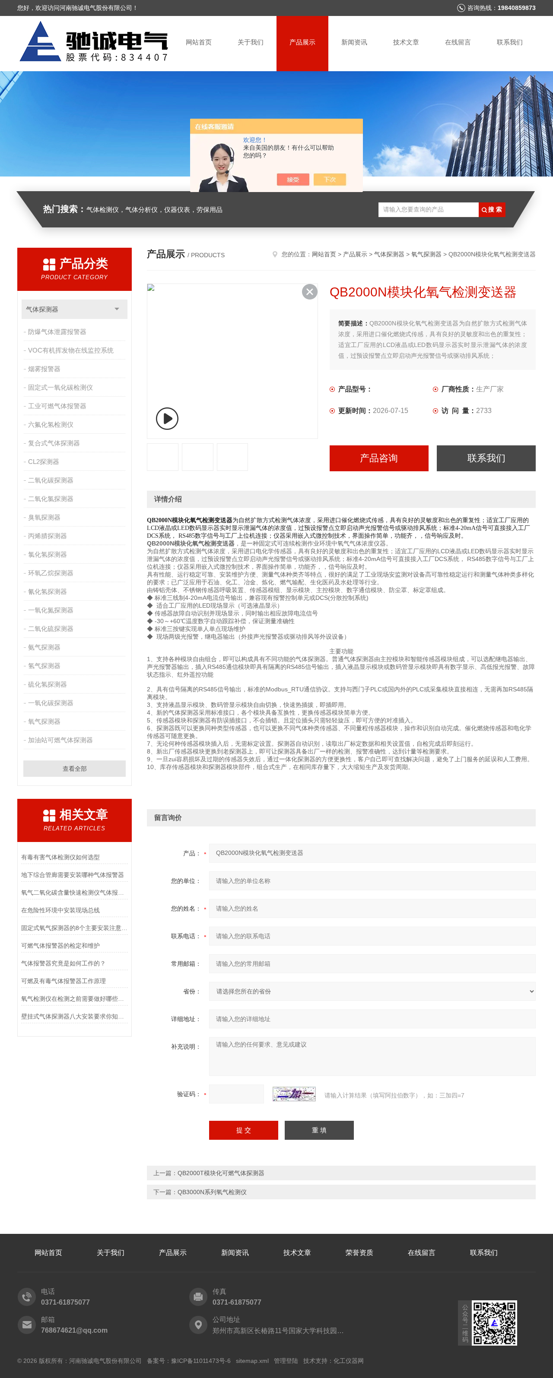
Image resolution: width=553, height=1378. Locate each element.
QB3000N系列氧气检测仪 (212, 1192)
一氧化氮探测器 (50, 610)
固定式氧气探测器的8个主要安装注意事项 (74, 927)
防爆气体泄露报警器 (57, 331)
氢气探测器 (44, 665)
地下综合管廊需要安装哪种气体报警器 (72, 874)
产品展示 (302, 42)
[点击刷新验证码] (294, 1094)
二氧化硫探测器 (50, 628)
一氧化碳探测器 (50, 702)
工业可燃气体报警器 (57, 406)
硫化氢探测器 (47, 684)
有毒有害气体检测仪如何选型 (60, 857)
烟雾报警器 (44, 368)
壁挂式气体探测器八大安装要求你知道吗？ (74, 1016)
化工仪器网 (349, 1360)
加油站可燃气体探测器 (60, 740)
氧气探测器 (44, 721)
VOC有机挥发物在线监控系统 (71, 350)
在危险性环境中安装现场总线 (60, 910)
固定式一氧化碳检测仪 (60, 387)
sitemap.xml (252, 1360)
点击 (116, 309)
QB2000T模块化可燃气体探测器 (221, 1173)
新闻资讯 (354, 42)
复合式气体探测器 (54, 443)
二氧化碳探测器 (50, 480)
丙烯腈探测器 (47, 535)
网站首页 (199, 42)
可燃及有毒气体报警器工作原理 (63, 981)
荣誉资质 (359, 1252)
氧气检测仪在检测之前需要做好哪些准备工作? (74, 998)
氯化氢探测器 (47, 554)
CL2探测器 (43, 461)
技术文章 (406, 42)
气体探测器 (42, 309)
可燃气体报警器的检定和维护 (60, 945)
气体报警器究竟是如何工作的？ (63, 963)
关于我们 (251, 42)
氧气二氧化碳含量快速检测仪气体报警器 (74, 892)
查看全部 (75, 768)
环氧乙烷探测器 (50, 573)
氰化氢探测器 (47, 591)
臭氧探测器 (44, 517)
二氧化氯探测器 (50, 498)
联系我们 (510, 42)
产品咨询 (379, 458)
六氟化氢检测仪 (50, 424)
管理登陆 (286, 1360)
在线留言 (458, 42)
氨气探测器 (44, 647)
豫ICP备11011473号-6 (201, 1360)
